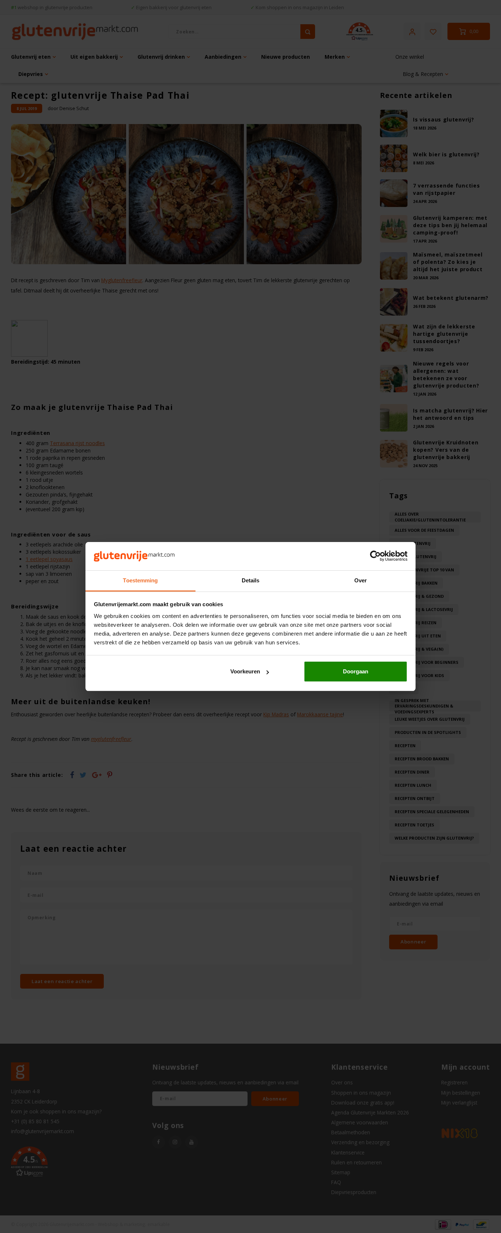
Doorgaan (355, 671)
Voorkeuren (245, 671)
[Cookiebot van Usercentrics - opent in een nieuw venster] (375, 556)
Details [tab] (251, 580)
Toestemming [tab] (140, 580)
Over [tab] (360, 580)
